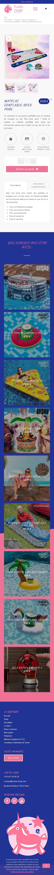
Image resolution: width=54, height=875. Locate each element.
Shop (5, 17)
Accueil (17, 20)
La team (7, 726)
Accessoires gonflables (12, 22)
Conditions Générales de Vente (17, 743)
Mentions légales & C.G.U (14, 739)
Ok (46, 866)
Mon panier (8, 732)
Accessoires (31, 20)
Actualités (8, 722)
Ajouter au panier (25, 169)
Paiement (8, 736)
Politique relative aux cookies (22, 872)
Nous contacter (10, 729)
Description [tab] (15, 185)
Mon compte (26, 2)
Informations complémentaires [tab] (38, 185)
